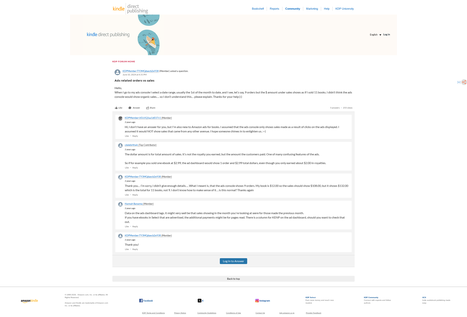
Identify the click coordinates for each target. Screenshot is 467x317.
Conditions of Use (233, 313)
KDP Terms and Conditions (153, 313)
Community (292, 8)
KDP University (344, 8)
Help (326, 8)
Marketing (312, 8)
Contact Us (260, 313)
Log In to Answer (233, 261)
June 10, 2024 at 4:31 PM (135, 74)
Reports (274, 8)
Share (152, 107)
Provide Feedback (313, 313)
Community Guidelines (206, 313)
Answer (136, 107)
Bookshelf (258, 8)
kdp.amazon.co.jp (286, 313)
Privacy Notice (180, 313)
